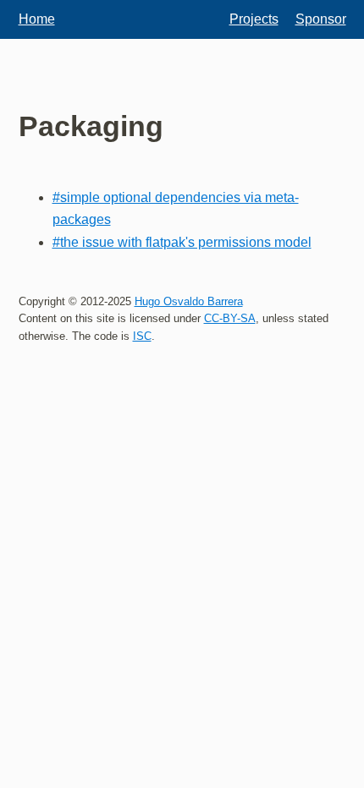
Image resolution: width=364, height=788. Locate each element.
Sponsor (320, 19)
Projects (254, 19)
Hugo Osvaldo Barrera (189, 301)
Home (37, 19)
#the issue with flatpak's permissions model (182, 242)
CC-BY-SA (230, 318)
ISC (142, 336)
